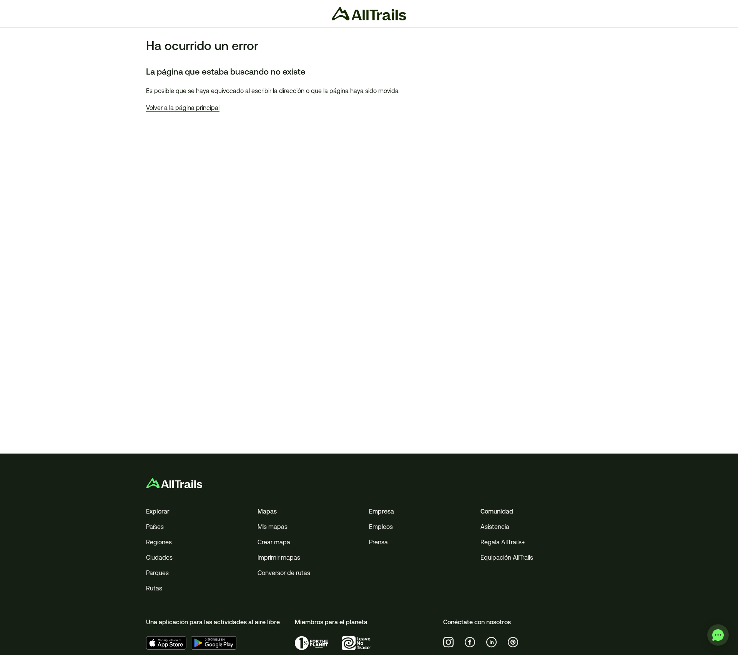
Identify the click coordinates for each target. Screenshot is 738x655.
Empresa (381, 511)
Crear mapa (274, 542)
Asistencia (494, 526)
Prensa (378, 542)
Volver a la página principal (182, 107)
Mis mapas (273, 526)
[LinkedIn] (491, 642)
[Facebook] (470, 642)
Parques (157, 573)
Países (155, 526)
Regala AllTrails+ (502, 542)
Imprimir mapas (279, 557)
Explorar (158, 511)
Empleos (381, 526)
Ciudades (159, 557)
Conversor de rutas (284, 573)
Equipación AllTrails (506, 557)
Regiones (159, 542)
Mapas (267, 511)
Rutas (154, 588)
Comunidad (496, 511)
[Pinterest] (513, 642)
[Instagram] (448, 642)
